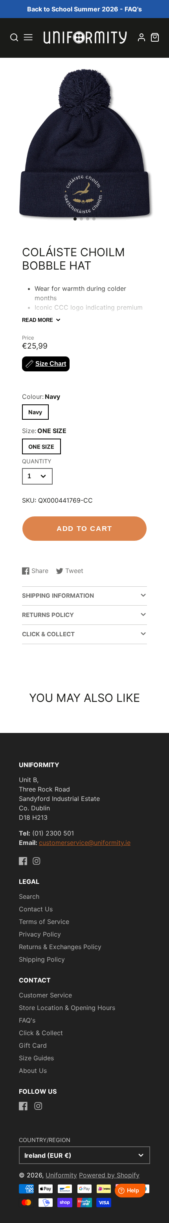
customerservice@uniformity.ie (84, 843)
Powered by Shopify (109, 1175)
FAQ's (27, 1020)
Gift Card (33, 1045)
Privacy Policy (40, 934)
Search (29, 896)
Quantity (36, 461)
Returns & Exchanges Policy (60, 947)
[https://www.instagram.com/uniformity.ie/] (36, 861)
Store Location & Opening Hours (67, 1008)
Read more (37, 320)
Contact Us (36, 909)
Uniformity (61, 1175)
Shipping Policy (42, 959)
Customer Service (45, 995)
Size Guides (36, 1058)
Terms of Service (44, 922)
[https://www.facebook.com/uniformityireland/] (23, 861)
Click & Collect (41, 1033)
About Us (33, 1070)
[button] (75, 218)
